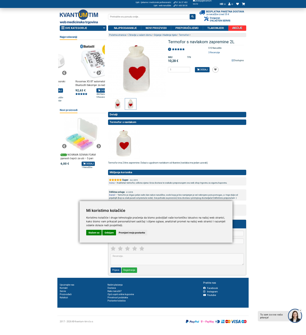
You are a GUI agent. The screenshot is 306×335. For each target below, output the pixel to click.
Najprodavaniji (68, 36)
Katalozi (64, 297)
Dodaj (204, 69)
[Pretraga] (193, 16)
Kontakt (64, 288)
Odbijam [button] (109, 232)
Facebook (212, 288)
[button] (230, 4)
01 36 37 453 (181, 2)
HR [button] (221, 4)
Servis (63, 291)
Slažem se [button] (93, 232)
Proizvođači (66, 294)
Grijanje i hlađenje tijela (165, 35)
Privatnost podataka (118, 297)
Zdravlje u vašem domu (140, 35)
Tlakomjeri (215, 28)
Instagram (212, 291)
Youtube (211, 295)
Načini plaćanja (115, 285)
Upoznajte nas (67, 285)
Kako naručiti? (115, 291)
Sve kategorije (76, 28)
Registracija (129, 270)
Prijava (115, 270)
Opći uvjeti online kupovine (121, 294)
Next (98, 73)
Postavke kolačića (117, 300)
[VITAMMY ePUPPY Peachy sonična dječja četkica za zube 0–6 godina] (81, 134)
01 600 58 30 (181, 5)
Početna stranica (117, 35)
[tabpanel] (81, 71)
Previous (64, 73)
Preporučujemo (187, 28)
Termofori (184, 35)
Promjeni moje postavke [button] (132, 232)
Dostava (112, 288)
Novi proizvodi (156, 28)
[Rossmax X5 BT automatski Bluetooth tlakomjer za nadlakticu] (81, 61)
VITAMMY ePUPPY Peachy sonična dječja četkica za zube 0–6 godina (80, 158)
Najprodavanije (125, 28)
